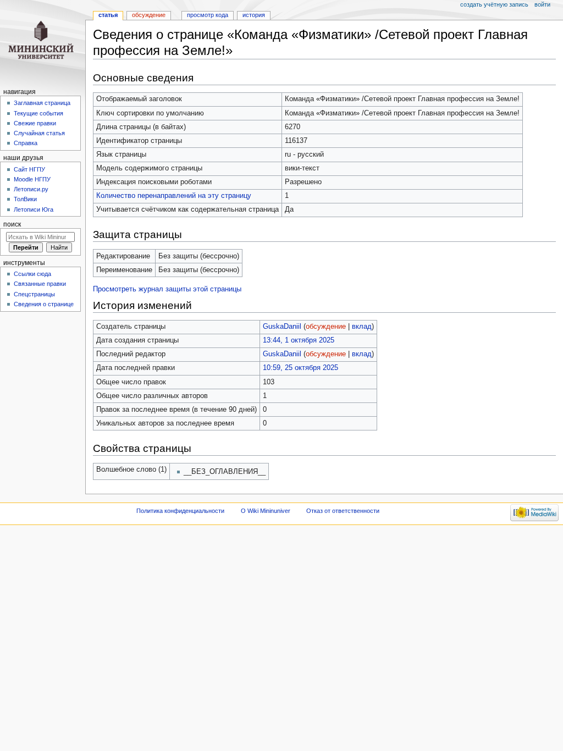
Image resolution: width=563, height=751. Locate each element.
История (253, 15)
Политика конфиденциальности (180, 510)
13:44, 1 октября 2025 (298, 340)
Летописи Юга (33, 209)
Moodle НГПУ (32, 179)
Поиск (12, 224)
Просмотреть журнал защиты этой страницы (167, 289)
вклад (362, 326)
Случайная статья (39, 133)
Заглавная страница (42, 103)
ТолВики (25, 199)
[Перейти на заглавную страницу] (42, 42)
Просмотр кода (207, 15)
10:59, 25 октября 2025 (300, 368)
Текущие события (38, 113)
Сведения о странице (44, 304)
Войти (542, 4)
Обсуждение (148, 15)
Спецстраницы (34, 294)
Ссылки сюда (32, 273)
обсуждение (326, 326)
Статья (108, 15)
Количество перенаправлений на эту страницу (173, 196)
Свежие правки (35, 123)
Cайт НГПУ (29, 169)
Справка (25, 143)
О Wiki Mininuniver (265, 510)
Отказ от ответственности (342, 510)
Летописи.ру (31, 189)
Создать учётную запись (494, 4)
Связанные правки (40, 283)
